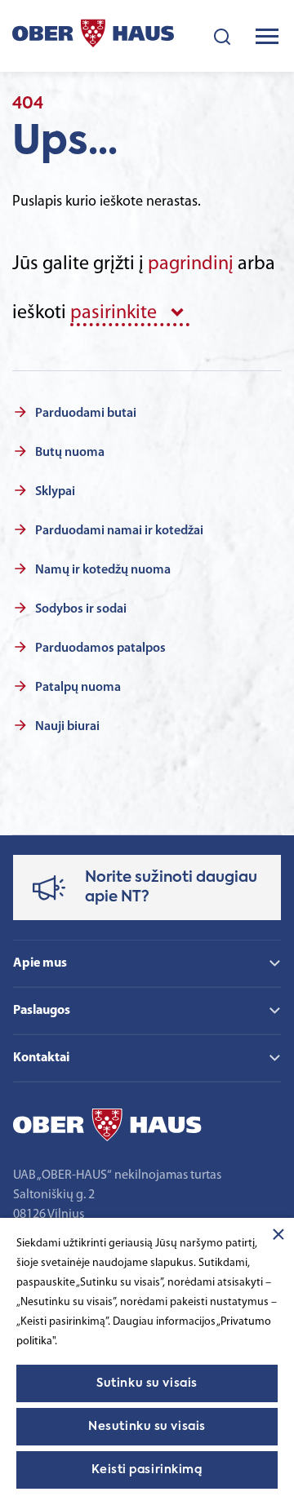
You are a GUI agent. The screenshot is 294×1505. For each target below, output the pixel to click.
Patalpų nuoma (78, 687)
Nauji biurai (67, 726)
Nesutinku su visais (147, 1426)
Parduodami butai (85, 413)
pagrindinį (191, 264)
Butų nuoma (70, 452)
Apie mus (40, 963)
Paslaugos (41, 1010)
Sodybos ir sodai (81, 609)
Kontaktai (41, 1058)
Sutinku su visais (147, 1383)
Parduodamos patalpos (100, 648)
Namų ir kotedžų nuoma (103, 570)
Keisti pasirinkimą (146, 1470)
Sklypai (55, 491)
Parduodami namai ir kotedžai (119, 531)
